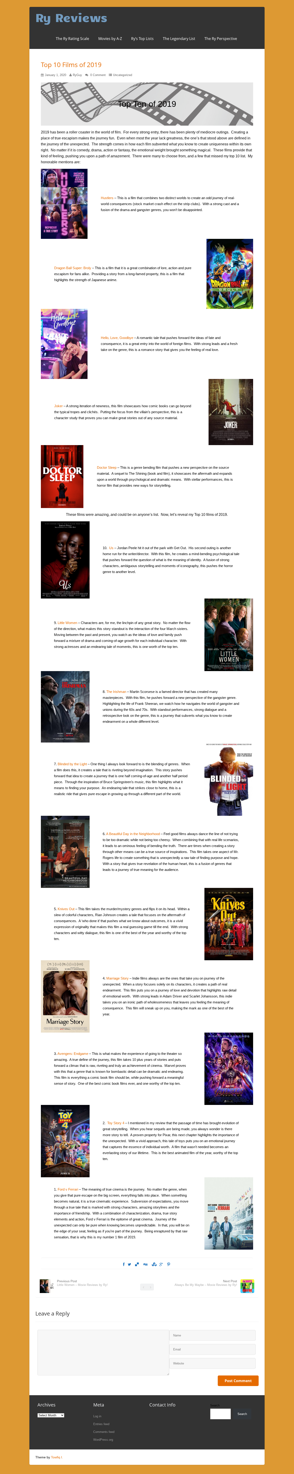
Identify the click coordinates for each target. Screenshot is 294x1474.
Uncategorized (122, 75)
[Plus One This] (161, 1264)
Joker (59, 406)
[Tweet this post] (129, 1264)
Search (215, 1405)
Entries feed (101, 1424)
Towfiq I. (57, 1457)
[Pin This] (168, 1264)
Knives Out (66, 909)
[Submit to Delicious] (137, 1264)
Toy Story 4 (115, 1123)
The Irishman (116, 692)
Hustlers (107, 198)
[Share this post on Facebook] (124, 1264)
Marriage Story (117, 978)
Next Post (206, 1283)
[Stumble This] (153, 1264)
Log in (97, 1416)
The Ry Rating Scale (72, 38)
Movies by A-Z (110, 38)
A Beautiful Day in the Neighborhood (133, 834)
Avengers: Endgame (72, 1054)
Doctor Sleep (106, 467)
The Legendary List (179, 38)
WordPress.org (103, 1439)
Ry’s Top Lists (142, 38)
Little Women (67, 623)
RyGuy (77, 75)
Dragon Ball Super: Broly (72, 268)
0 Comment (98, 75)
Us (111, 548)
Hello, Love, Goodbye (117, 338)
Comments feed (103, 1432)
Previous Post (82, 1283)
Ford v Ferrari (68, 1189)
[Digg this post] (145, 1264)
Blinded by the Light (72, 764)
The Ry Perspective (220, 38)
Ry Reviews (71, 17)
